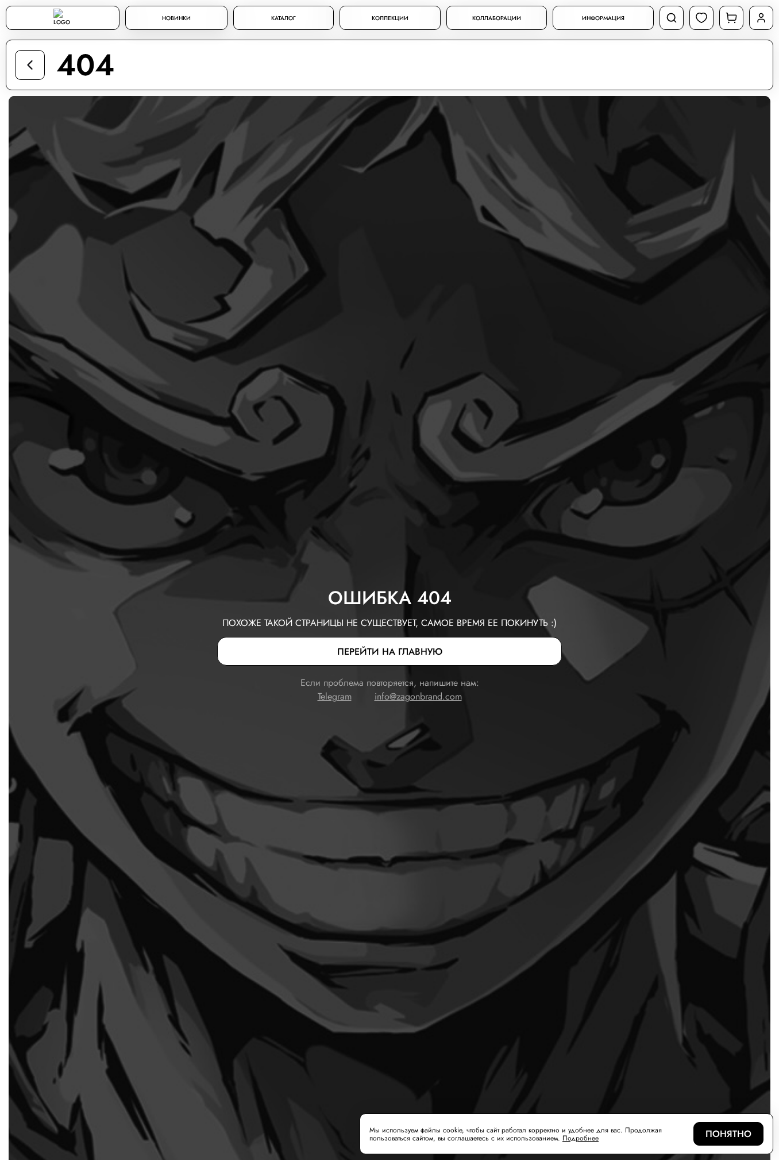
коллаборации (496, 18)
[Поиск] (672, 18)
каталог (283, 18)
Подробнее (580, 1138)
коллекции (390, 18)
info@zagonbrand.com (418, 696)
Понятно (728, 1133)
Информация (603, 18)
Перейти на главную (389, 651)
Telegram (335, 696)
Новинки (176, 18)
